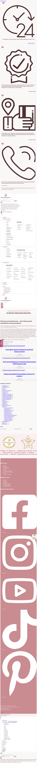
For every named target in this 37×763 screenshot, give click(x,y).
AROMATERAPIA (5, 387)
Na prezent (4, 741)
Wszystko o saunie (6, 290)
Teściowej (31, 252)
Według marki (9, 235)
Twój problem (4, 742)
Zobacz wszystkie (30, 230)
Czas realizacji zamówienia (8, 471)
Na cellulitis (9, 274)
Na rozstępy (23, 269)
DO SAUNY (4, 393)
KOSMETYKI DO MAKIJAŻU (7, 394)
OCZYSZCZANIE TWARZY (8, 416)
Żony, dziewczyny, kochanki (25, 255)
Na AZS (8, 273)
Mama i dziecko (6, 292)
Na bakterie (9, 267)
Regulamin (5, 482)
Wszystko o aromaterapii (7, 291)
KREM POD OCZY (7, 411)
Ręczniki (19, 227)
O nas (4, 293)
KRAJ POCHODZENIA (6, 399)
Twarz (7, 226)
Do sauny (5, 284)
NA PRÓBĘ (4, 403)
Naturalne (6, 733)
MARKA (3, 400)
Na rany (22, 267)
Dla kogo (8, 242)
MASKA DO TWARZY (7, 414)
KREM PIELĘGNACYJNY (8, 410)
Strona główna (10, 310)
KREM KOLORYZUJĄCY (8, 407)
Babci (30, 254)
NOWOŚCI (4, 404)
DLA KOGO (4, 391)
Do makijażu (6, 731)
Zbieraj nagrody (6, 468)
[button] (1, 343)
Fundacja (5, 465)
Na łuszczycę (16, 269)
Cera (7, 222)
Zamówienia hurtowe (7, 486)
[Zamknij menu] (0, 718)
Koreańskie (6, 732)
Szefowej (25, 252)
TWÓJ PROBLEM (5, 421)
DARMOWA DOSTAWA (6, 390)
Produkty (14, 310)
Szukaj (15, 200)
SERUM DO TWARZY (7, 420)
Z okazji (7, 252)
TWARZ (17, 310)
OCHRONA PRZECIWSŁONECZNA (10, 415)
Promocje (5, 481)
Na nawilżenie (16, 271)
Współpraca (4, 747)
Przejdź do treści (3, 0)
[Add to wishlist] (24, 347)
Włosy (7, 241)
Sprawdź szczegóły (31, 43)
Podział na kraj (6, 737)
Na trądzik (23, 276)
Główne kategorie (5, 721)
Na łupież (15, 267)
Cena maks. (17, 428)
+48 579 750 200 (4, 185)
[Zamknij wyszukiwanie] (1, 753)
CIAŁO (3, 389)
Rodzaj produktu (9, 239)
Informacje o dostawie (7, 470)
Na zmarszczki (31, 276)
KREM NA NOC (6, 409)
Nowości (4, 217)
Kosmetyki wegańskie (8, 234)
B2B (3, 295)
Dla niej (7, 248)
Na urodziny (8, 254)
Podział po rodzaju (7, 739)
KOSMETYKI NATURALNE (6, 396)
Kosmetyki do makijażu (9, 228)
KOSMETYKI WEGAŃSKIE (6, 398)
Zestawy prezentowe (8, 256)
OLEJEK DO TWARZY (7, 417)
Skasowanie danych (6, 484)
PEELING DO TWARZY (8, 419)
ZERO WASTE (4, 424)
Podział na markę (7, 738)
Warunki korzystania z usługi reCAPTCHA (5, 709)
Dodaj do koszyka (19, 355)
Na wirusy (9, 269)
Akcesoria (8, 220)
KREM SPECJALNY (7, 412)
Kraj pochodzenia (9, 237)
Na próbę (5, 282)
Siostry (25, 258)
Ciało (7, 224)
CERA (3, 388)
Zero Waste (8, 244)
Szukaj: (2, 200)
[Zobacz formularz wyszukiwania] (2, 304)
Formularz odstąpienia (7, 474)
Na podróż (16, 276)
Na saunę (23, 271)
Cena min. (2, 428)
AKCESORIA (4, 385)
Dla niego (8, 250)
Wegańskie (6, 734)
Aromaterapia (6, 724)
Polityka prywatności (7, 483)
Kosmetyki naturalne (8, 231)
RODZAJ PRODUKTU (6, 405)
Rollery (19, 229)
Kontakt (4, 480)
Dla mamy (20, 252)
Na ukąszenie (23, 277)
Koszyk (3, 751)
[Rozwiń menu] (2, 307)
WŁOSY (3, 422)
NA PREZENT (4, 401)
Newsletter (5, 467)
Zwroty (4, 473)
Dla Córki (19, 257)
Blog (3, 745)
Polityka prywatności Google (4, 708)
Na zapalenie (9, 271)
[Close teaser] (3, 339)
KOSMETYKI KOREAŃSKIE (6, 395)
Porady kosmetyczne (7, 287)
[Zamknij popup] (3, 3)
